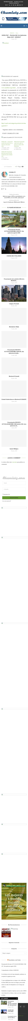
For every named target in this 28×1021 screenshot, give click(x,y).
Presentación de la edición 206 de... (12, 1017)
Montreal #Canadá (14, 376)
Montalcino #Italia (14, 326)
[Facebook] (7, 5)
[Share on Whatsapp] (21, 166)
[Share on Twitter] (19, 166)
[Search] (26, 26)
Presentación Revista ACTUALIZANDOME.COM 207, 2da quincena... (12, 1003)
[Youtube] (17, 5)
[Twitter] (9, 5)
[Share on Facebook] (18, 166)
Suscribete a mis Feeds (15, 960)
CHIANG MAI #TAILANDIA (14, 256)
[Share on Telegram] (22, 166)
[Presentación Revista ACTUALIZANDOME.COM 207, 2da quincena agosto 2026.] (14, 219)
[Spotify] (24, 1006)
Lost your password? (6, 501)
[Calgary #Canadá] (14, 293)
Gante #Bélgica (14, 448)
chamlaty (12, 172)
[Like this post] (16, 166)
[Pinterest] (13, 5)
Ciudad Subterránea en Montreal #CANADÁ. (14, 399)
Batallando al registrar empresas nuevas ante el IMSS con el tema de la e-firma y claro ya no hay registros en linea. (13, 993)
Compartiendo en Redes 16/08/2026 (10, 970)
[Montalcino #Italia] (14, 316)
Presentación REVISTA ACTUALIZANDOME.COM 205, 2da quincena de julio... (14, 351)
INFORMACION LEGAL (8, 1)
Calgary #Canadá (14, 303)
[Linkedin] (15, 5)
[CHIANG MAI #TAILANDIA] (14, 245)
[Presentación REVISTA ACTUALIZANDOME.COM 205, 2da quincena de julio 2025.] (14, 339)
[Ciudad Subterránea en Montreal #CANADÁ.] (14, 388)
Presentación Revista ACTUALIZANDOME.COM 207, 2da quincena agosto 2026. (14, 231)
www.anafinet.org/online (8, 87)
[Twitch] (22, 5)
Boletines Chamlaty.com (14, 3)
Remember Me (6, 494)
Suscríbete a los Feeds (18, 1)
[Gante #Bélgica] (14, 438)
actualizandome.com (19, 1015)
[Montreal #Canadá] (14, 365)
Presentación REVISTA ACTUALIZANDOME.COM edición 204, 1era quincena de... (14, 424)
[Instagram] (11, 5)
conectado (14, 462)
